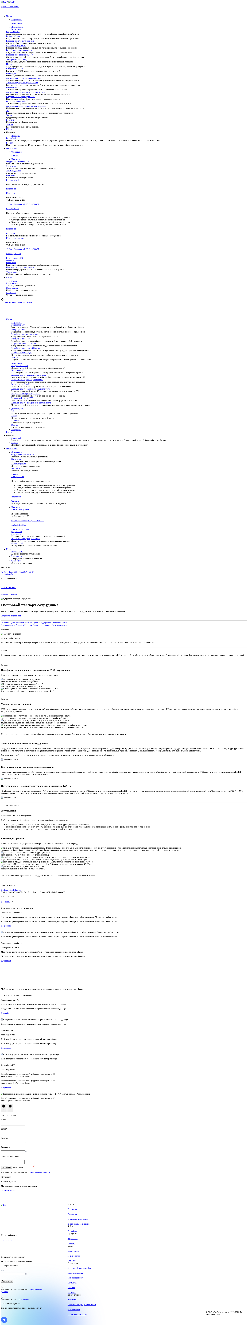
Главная (4, 594)
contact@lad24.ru (13, 253)
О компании (17, 152)
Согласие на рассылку (77, 1314)
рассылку (25, 1299)
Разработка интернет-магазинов (20, 41)
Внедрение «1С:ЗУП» (15, 87)
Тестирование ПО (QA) (16, 59)
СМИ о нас (11, 292)
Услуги (9, 319)
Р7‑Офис (10, 120)
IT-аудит (9, 64)
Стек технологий (59, 623)
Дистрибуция (17, 27)
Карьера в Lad (12, 180)
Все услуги (16, 29)
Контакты (16, 159)
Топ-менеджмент (13, 171)
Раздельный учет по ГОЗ (17, 101)
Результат (20, 623)
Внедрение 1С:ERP (14, 69)
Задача (12, 623)
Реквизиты (11, 263)
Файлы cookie (12, 272)
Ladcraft (9, 143)
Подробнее (11, 189)
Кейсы (9, 432)
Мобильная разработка (16, 45)
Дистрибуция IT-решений (79, 1224)
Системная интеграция (78, 1219)
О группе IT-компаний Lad (18, 161)
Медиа (14, 281)
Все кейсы (72, 1231)
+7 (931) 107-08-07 (31, 204)
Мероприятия (12, 288)
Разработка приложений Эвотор (20, 55)
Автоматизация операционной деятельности (26, 106)
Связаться (8, 302)
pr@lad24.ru (11, 260)
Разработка (16, 20)
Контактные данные (15, 238)
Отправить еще (7, 1190)
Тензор (9, 115)
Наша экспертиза (75, 1273)
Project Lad (11, 138)
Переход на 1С (12, 73)
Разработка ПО (13, 31)
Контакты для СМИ (15, 258)
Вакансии (10, 233)
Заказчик (5, 623)
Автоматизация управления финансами (23, 78)
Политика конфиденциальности (20, 267)
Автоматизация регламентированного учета (25, 92)
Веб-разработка (13, 36)
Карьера (15, 155)
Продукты (16, 136)
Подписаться (7, 1281)
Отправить (6, 1177)
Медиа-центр (12, 283)
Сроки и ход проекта (42, 623)
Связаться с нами (8, 588)
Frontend (18, 890)
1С (7, 110)
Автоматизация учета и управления (22, 83)
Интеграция (16, 23)
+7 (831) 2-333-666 (14, 204)
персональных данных (40, 1172)
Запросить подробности (11, 616)
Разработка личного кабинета (19, 50)
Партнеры (10, 175)
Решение (28, 623)
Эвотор (9, 124)
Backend (4, 890)
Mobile (12, 890)
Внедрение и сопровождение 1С (20, 97)
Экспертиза (11, 166)
